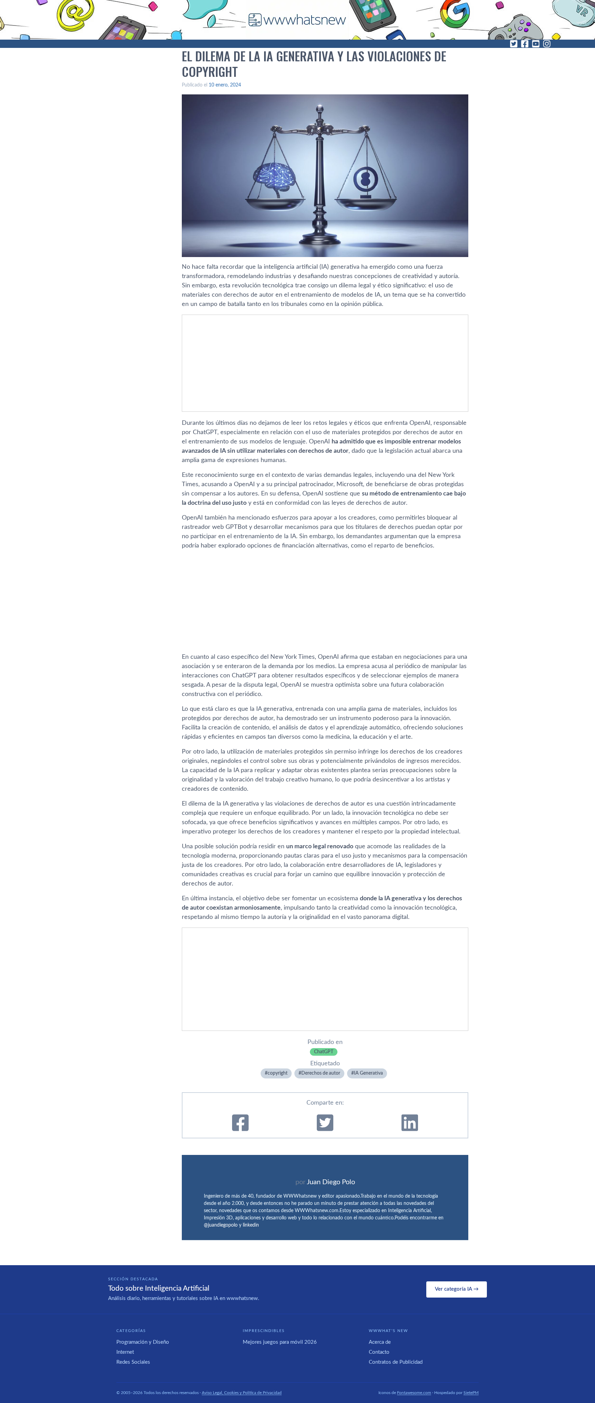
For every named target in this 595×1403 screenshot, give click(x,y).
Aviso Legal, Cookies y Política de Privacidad (242, 1393)
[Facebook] (525, 44)
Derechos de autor (320, 1073)
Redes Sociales (133, 1362)
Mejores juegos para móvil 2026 (280, 1342)
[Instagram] (547, 44)
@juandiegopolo (221, 1225)
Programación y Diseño (142, 1342)
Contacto (379, 1352)
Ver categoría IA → (457, 1289)
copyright (278, 1073)
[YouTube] (536, 44)
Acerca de (380, 1342)
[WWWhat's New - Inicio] (297, 20)
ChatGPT (323, 1051)
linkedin (251, 1225)
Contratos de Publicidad (395, 1362)
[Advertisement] (325, 363)
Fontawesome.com (414, 1393)
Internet (125, 1352)
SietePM (471, 1393)
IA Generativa (368, 1073)
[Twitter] (514, 44)
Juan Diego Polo (331, 1182)
